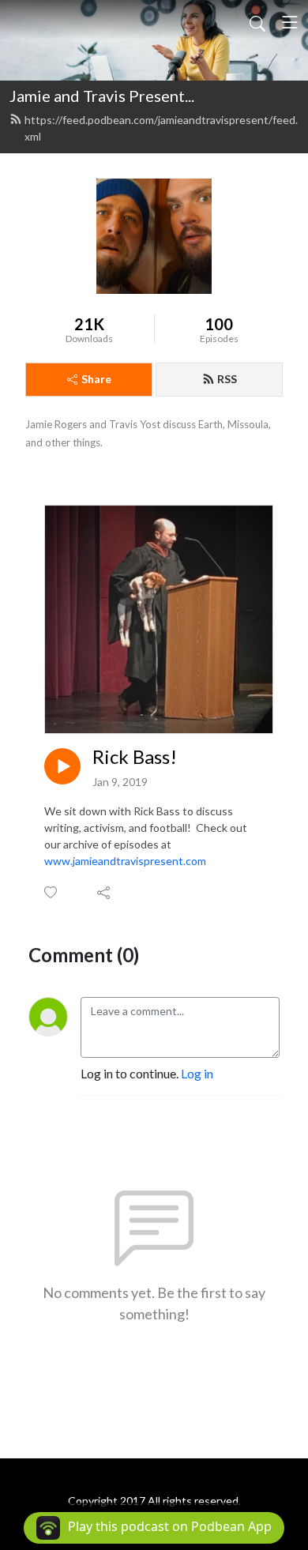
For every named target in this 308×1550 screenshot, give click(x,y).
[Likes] (52, 892)
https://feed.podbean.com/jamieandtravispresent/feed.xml (161, 128)
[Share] (105, 892)
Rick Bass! (134, 757)
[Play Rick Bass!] (62, 766)
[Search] (257, 22)
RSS (227, 379)
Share (96, 379)
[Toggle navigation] (290, 22)
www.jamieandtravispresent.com (125, 860)
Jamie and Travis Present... (101, 95)
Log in (197, 1073)
